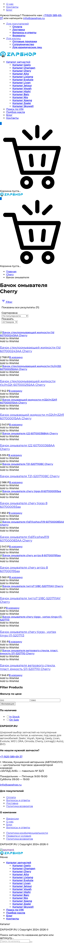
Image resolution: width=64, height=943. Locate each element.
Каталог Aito (20, 73)
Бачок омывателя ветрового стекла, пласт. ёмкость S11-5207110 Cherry (27, 667)
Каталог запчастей (18, 61)
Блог (9, 9)
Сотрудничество (23, 44)
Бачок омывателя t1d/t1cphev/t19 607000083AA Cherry (24, 538)
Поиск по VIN (14, 109)
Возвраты (18, 35)
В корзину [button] (16, 357)
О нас (10, 3)
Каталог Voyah (22, 88)
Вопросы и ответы (24, 32)
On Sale (14, 719)
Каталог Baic (20, 94)
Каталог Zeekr (21, 103)
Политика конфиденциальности (27, 832)
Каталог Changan (23, 67)
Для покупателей (17, 23)
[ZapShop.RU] (18, 56)
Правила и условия (18, 835)
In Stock (14, 716)
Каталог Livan (21, 82)
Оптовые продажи (24, 41)
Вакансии (12, 818)
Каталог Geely (21, 64)
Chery (10, 274)
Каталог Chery (21, 70)
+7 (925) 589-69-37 (11, 756)
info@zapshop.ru (34, 18)
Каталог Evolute (22, 79)
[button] (9, 338)
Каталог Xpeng (22, 100)
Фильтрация (7, 703)
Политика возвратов (19, 806)
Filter (8, 302)
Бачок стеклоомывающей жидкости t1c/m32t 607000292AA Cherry (27, 383)
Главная (11, 271)
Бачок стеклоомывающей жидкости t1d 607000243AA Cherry (30, 349)
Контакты (12, 6)
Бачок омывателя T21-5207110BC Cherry (29, 476)
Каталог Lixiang (22, 76)
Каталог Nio (20, 97)
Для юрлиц (13, 38)
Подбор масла (15, 112)
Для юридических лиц (27, 47)
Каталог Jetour (22, 85)
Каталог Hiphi (21, 91)
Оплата (17, 26)
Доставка (18, 29)
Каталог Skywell (23, 106)
